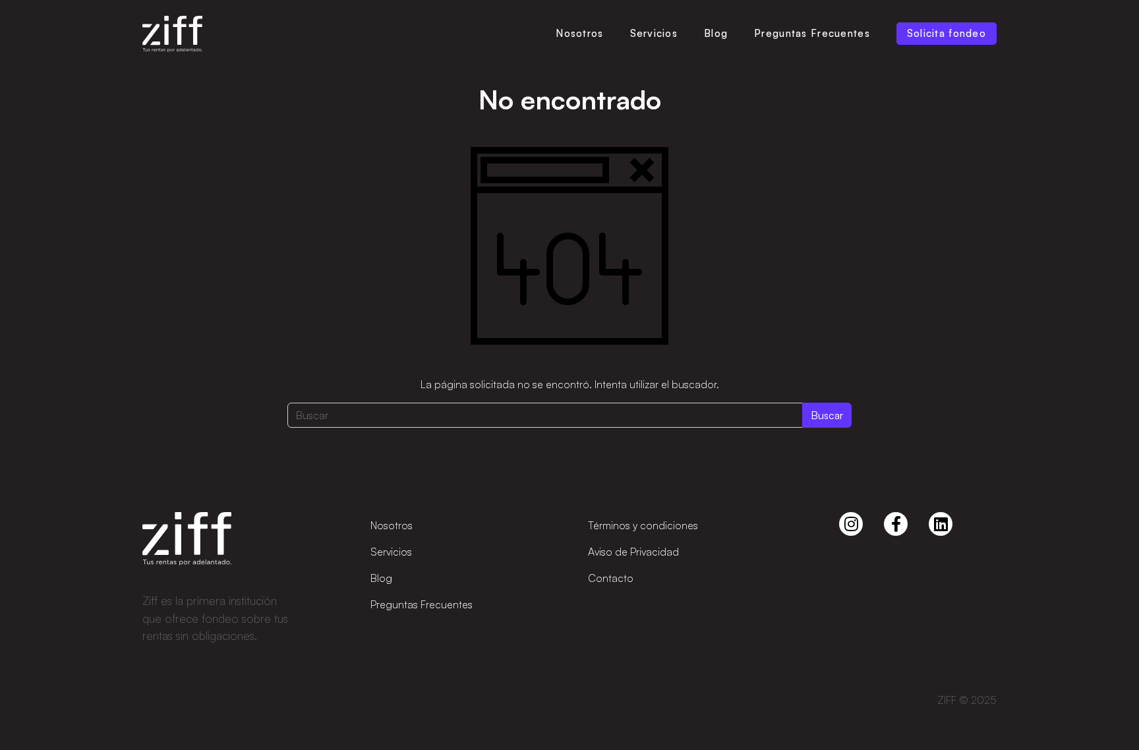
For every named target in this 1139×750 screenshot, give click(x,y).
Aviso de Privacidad (633, 551)
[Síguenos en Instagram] (851, 524)
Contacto (610, 578)
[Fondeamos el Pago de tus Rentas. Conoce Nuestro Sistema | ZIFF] (172, 34)
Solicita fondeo (946, 33)
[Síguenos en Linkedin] (940, 524)
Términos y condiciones (643, 525)
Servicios (654, 33)
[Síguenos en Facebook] (896, 524)
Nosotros (579, 33)
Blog (716, 33)
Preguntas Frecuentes (812, 33)
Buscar (827, 415)
